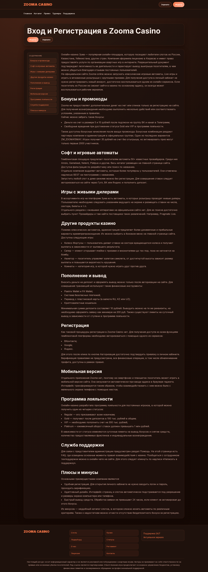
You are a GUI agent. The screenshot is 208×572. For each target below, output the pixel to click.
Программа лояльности (41, 99)
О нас (73, 546)
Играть (178, 4)
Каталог (38, 13)
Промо (47, 13)
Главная (28, 13)
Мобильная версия (39, 94)
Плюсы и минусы (38, 110)
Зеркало (165, 4)
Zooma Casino (38, 4)
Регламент (111, 546)
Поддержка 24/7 (151, 533)
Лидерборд (76, 539)
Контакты (111, 553)
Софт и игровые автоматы (42, 66)
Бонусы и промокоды (40, 60)
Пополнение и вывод (40, 83)
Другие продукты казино (42, 77)
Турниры (56, 13)
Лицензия (75, 553)
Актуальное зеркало (153, 537)
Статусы (110, 539)
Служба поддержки (39, 105)
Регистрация (36, 88)
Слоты (74, 533)
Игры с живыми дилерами (42, 71)
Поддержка (69, 13)
